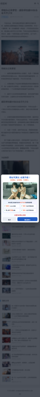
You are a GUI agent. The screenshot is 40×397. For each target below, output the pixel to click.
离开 (9, 220)
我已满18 (27, 220)
